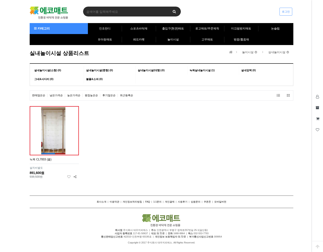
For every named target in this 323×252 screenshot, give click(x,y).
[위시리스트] (69, 176)
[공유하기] (75, 176)
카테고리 (43, 28)
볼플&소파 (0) (94, 79)
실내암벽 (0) (248, 70)
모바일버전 (220, 201)
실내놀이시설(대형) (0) (151, 70)
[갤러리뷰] (288, 95)
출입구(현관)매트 (173, 28)
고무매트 (207, 39)
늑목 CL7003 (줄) (40, 159)
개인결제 (169, 201)
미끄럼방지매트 (241, 28)
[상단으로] (317, 246)
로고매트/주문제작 (207, 28)
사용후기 (182, 201)
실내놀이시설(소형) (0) (47, 70)
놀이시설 (173, 39)
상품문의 (195, 201)
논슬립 (275, 28)
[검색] (174, 11)
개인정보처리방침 (132, 201)
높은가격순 (73, 95)
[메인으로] (231, 52)
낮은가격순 (56, 95)
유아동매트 (105, 39)
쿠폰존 (207, 201)
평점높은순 (91, 95)
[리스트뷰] (278, 95)
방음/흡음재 (241, 39)
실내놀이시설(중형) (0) (99, 70)
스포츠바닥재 (138, 28)
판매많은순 (38, 95)
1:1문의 (157, 201)
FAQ (147, 201)
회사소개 (101, 201)
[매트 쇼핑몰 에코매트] (49, 12)
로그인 (286, 11)
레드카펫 (139, 39)
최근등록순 (126, 95)
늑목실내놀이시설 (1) (202, 70)
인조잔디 (105, 28)
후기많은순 (109, 95)
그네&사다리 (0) (43, 79)
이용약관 (114, 201)
